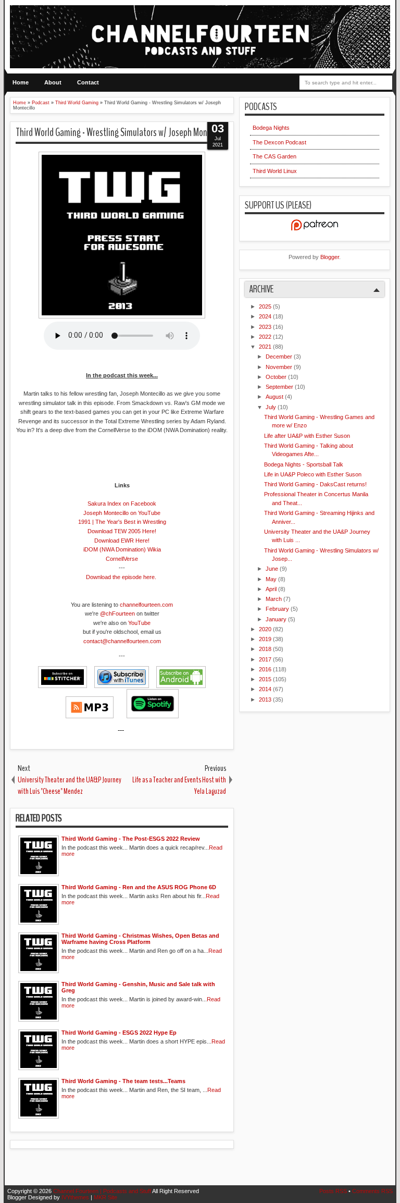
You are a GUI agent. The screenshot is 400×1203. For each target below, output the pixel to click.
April (272, 589)
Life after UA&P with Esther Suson (307, 436)
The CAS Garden (274, 156)
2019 (266, 639)
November (280, 367)
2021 (266, 346)
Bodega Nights (271, 128)
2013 (266, 699)
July (272, 407)
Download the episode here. (121, 577)
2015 (266, 679)
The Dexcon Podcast (279, 142)
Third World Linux (275, 171)
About (52, 82)
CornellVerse (122, 559)
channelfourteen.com (146, 605)
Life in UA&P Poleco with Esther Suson (312, 474)
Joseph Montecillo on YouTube (121, 513)
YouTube (139, 623)
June (273, 569)
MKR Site (105, 1197)
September (280, 387)
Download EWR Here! (121, 540)
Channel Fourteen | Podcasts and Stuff (102, 1191)
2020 (266, 629)
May (272, 579)
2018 (266, 649)
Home (20, 82)
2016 (266, 669)
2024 (266, 316)
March (274, 599)
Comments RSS (372, 1191)
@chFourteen (117, 613)
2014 (266, 689)
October (277, 377)
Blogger (329, 257)
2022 (266, 337)
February (278, 609)
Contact (88, 82)
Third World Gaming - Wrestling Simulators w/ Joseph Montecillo (122, 132)
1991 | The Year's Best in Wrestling (122, 522)
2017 (266, 659)
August (275, 397)
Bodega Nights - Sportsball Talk (303, 464)
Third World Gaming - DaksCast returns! (315, 484)
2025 (266, 306)
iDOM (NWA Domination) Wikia (122, 549)
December (280, 356)
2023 (266, 327)
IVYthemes (76, 1197)
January (277, 619)
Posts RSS (333, 1191)
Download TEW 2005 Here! (122, 531)
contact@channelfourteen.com (122, 641)
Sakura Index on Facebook (122, 503)
